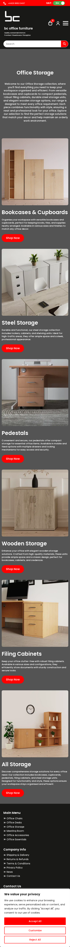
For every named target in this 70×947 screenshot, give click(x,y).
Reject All (35, 939)
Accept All (35, 921)
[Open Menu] (65, 23)
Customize (35, 930)
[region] (35, 918)
